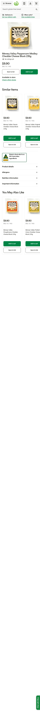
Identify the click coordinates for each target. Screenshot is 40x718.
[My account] (30, 3)
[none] (30, 3)
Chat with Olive (38, 702)
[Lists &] (24, 3)
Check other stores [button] (9, 80)
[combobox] (20, 9)
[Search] (36, 9)
